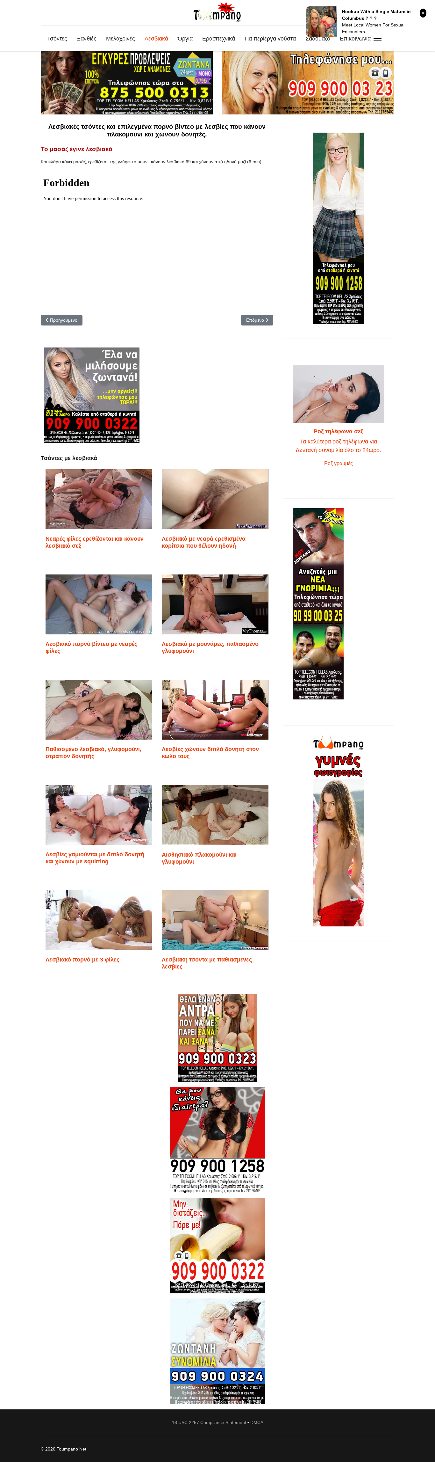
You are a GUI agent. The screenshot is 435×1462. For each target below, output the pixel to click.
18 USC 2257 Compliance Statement (209, 1422)
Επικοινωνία (355, 38)
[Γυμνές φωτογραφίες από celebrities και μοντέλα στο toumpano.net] (338, 830)
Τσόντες (57, 38)
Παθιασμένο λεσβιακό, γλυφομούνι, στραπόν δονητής (93, 752)
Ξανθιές (86, 38)
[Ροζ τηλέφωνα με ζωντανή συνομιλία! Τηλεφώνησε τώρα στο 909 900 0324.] (217, 1351)
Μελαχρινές (120, 38)
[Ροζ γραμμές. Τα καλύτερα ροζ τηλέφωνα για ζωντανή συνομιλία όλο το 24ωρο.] (338, 394)
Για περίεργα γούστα (270, 38)
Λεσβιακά (156, 38)
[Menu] (378, 38)
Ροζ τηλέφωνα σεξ (338, 431)
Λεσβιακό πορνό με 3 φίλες (82, 959)
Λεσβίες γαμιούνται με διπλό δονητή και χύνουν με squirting (95, 858)
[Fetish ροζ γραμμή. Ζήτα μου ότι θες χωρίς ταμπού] (217, 1140)
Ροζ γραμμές (338, 463)
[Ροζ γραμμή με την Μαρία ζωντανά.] (217, 1038)
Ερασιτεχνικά (218, 38)
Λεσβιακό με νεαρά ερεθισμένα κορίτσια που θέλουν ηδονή (204, 542)
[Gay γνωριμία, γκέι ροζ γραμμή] (338, 603)
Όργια (185, 38)
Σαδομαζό (317, 38)
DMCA (256, 1422)
